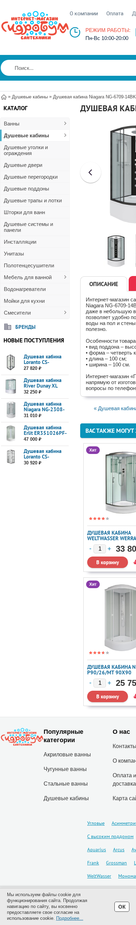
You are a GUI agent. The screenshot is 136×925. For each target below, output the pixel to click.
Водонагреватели (25, 289)
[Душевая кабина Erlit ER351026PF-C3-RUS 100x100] (10, 433)
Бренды (25, 326)
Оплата (114, 13)
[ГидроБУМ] (35, 25)
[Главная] (4, 96)
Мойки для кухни (24, 301)
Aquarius (96, 849)
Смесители (17, 313)
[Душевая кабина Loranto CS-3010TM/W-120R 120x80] (10, 362)
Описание (103, 284)
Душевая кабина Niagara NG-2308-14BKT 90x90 (44, 409)
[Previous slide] (90, 172)
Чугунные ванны (65, 769)
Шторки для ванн (24, 212)
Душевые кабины (26, 135)
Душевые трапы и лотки (33, 200)
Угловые (96, 823)
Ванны (12, 124)
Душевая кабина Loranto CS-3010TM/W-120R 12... (44, 364)
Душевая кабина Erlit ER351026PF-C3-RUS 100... (45, 433)
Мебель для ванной (28, 277)
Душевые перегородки (31, 177)
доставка (124, 784)
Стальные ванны (66, 784)
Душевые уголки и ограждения (26, 150)
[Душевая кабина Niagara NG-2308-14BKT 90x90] (10, 410)
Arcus (118, 849)
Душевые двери (23, 165)
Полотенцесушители (29, 265)
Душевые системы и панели (28, 227)
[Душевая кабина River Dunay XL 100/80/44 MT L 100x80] (10, 386)
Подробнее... (69, 918)
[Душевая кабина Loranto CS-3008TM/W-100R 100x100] (10, 457)
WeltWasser (99, 876)
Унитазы (14, 254)
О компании (84, 13)
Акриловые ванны (67, 754)
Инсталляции (20, 242)
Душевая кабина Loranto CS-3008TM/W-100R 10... (44, 459)
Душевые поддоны (26, 189)
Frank (93, 863)
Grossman (116, 863)
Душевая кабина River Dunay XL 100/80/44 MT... (43, 386)
